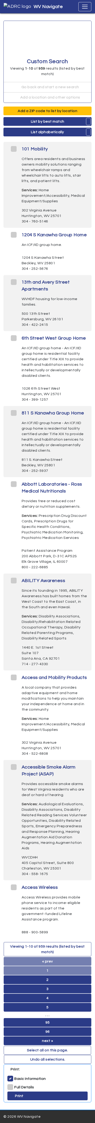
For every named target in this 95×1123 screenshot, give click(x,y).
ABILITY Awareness (43, 580)
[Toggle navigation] (84, 6)
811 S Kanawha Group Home (53, 413)
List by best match (47, 121)
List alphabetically (47, 132)
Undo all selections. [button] (47, 1059)
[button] (88, 121)
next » (47, 1041)
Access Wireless (40, 887)
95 (47, 1022)
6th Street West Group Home (54, 338)
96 (47, 1031)
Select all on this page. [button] (47, 1050)
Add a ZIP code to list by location (47, 111)
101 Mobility (35, 149)
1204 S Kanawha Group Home (54, 235)
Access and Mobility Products (54, 677)
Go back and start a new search (50, 87)
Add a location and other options (49, 97)
